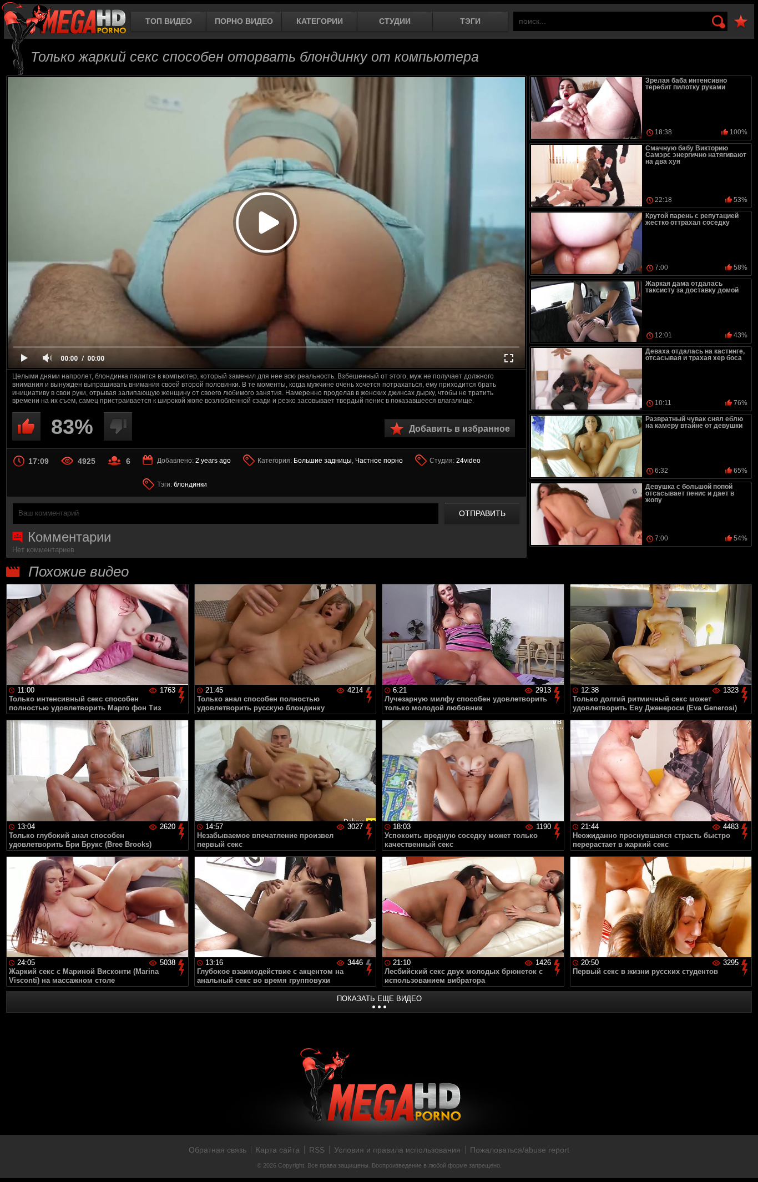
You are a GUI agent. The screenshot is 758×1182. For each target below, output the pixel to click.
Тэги (470, 21)
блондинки (190, 484)
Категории (319, 21)
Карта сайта (278, 1149)
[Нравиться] (26, 426)
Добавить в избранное (459, 428)
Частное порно (379, 460)
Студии (395, 21)
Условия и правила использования (397, 1149)
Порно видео (244, 21)
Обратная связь (217, 1149)
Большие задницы (323, 460)
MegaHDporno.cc (64, 19)
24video (468, 460)
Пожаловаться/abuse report (519, 1149)
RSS (317, 1149)
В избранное (741, 21)
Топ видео (168, 21)
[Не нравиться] (118, 426)
